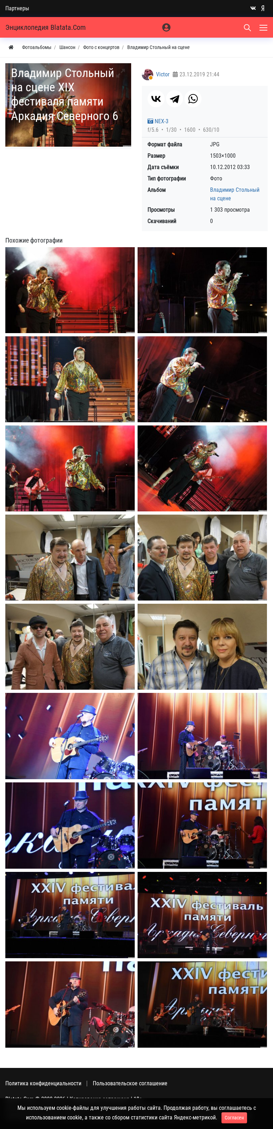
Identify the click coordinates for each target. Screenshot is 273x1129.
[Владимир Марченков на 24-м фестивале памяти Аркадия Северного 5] (70, 915)
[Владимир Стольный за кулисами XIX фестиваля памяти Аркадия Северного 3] (70, 647)
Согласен (234, 1117)
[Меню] (264, 27)
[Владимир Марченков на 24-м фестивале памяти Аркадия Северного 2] (202, 736)
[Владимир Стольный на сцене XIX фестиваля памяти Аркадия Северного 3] (70, 379)
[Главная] (11, 47)
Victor (163, 74)
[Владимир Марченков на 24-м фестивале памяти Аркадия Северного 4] (202, 825)
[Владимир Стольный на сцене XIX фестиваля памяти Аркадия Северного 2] (202, 290)
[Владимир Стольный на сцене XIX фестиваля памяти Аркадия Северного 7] (202, 468)
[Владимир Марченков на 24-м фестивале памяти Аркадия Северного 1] (70, 736)
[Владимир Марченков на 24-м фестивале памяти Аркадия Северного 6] (202, 915)
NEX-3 (160, 121)
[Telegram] (174, 98)
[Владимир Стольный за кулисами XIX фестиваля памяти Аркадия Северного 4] (202, 647)
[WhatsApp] (193, 98)
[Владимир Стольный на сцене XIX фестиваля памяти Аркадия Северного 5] (70, 468)
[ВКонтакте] (156, 98)
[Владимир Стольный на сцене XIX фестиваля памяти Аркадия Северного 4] (202, 379)
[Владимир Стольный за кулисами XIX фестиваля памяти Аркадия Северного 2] (202, 558)
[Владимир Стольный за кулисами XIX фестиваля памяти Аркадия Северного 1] (70, 558)
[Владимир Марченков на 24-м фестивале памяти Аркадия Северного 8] (202, 1004)
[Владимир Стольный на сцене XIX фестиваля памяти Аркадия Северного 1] (70, 290)
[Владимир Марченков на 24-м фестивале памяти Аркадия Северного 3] (70, 825)
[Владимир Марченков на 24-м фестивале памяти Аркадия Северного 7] (70, 1004)
